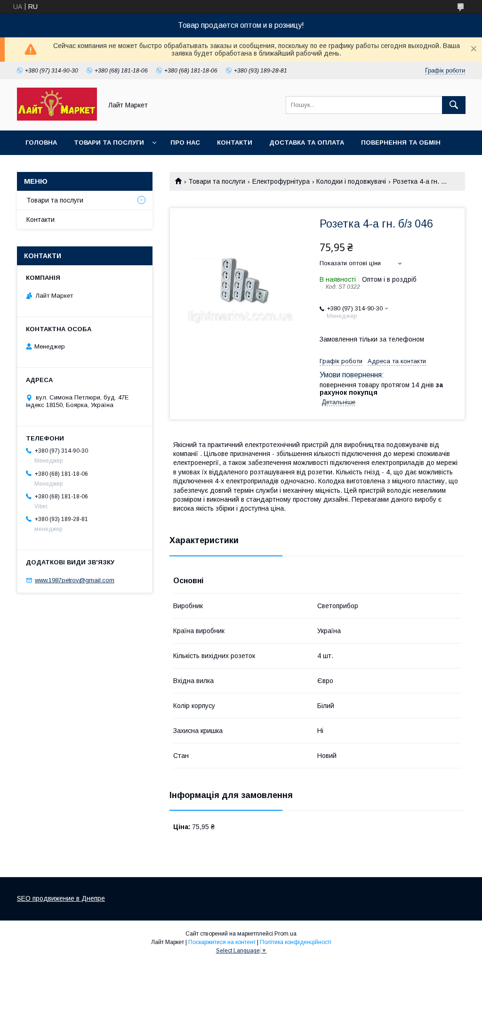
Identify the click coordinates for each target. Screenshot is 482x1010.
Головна (41, 142)
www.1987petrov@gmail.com (74, 580)
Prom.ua (285, 933)
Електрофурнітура (281, 181)
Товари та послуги (109, 142)
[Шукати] (454, 105)
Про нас (185, 142)
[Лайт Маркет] (57, 118)
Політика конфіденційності (295, 942)
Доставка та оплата (306, 142)
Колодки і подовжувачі (351, 181)
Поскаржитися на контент (222, 942)
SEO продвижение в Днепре (61, 898)
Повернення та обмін (401, 142)
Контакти (234, 142)
